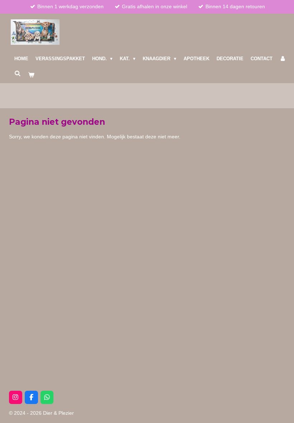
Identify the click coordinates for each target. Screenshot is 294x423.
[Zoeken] (17, 74)
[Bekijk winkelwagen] (31, 75)
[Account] (283, 59)
